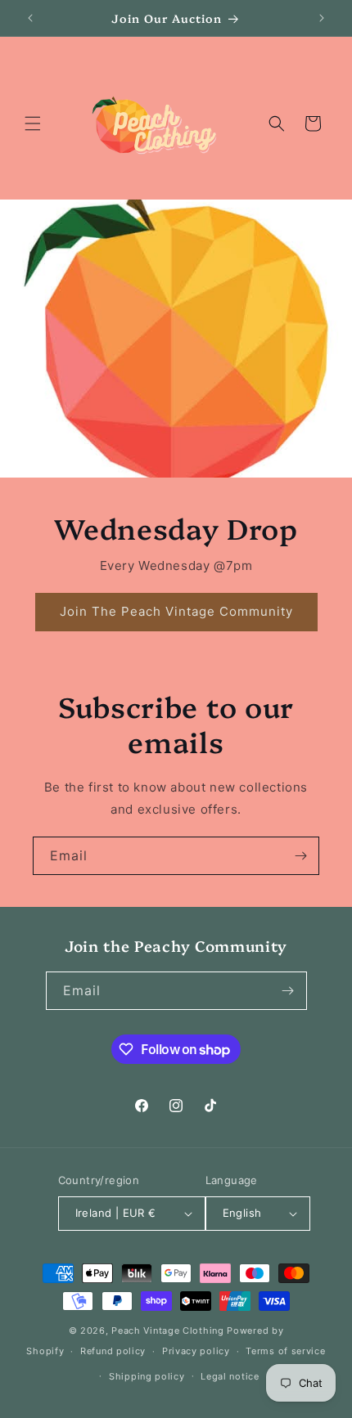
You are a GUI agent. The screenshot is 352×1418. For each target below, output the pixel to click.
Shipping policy (147, 1376)
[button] (33, 123)
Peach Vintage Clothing (167, 1330)
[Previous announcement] (30, 18)
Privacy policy (196, 1351)
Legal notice (230, 1376)
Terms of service (285, 1351)
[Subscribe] (300, 856)
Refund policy (113, 1351)
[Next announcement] (322, 18)
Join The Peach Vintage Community (176, 611)
